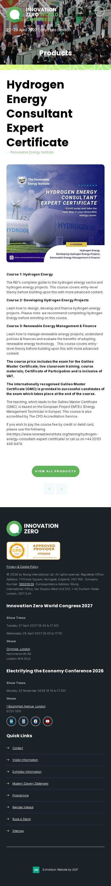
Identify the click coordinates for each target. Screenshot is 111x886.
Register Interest (22, 807)
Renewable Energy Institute (32, 152)
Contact (17, 748)
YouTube (48, 721)
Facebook (35, 721)
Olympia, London (18, 649)
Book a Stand (21, 819)
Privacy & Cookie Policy (22, 567)
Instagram (23, 721)
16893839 (26, 584)
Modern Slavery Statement (30, 783)
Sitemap (18, 831)
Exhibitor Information (26, 772)
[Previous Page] (49, 488)
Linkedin (11, 721)
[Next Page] (61, 488)
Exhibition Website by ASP (60, 869)
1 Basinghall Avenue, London (26, 706)
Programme (20, 795)
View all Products (55, 471)
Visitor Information (25, 760)
